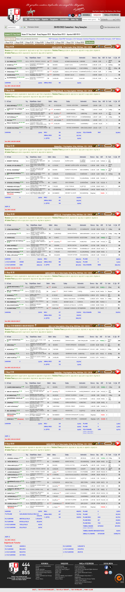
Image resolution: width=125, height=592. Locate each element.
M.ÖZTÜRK (83, 237)
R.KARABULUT (84, 248)
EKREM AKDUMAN (70, 468)
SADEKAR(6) (11, 75)
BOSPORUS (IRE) (38, 114)
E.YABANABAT (82, 357)
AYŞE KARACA (72, 251)
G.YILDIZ (55, 165)
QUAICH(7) (10, 178)
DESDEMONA (34, 349)
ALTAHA (32, 489)
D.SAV (81, 395)
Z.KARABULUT (57, 503)
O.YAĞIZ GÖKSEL (83, 161)
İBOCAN (32, 475)
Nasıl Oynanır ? (60, 577)
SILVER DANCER (34, 178)
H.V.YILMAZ (81, 287)
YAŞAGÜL (39, 502)
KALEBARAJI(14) (13, 469)
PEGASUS (33, 478)
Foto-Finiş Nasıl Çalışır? (62, 569)
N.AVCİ (55, 68)
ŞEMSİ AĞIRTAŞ (72, 233)
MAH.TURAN (57, 478)
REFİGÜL (41, 74)
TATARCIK (32, 287)
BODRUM (32, 308)
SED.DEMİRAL (84, 169)
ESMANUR (39, 474)
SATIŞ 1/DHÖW (50, 444)
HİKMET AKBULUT (72, 117)
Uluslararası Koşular (61, 567)
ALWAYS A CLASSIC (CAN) (38, 234)
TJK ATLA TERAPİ (62, 590)
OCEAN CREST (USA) (36, 110)
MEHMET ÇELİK (69, 75)
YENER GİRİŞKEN (71, 344)
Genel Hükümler (79, 566)
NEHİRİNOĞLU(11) (13, 481)
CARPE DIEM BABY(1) (14, 387)
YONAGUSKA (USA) (41, 124)
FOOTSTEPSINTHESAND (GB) (38, 126)
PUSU (40, 340)
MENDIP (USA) (35, 244)
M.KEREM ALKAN (70, 174)
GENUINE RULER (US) (36, 504)
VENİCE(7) (10, 419)
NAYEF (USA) (37, 174)
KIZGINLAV (33, 485)
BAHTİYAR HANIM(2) (13, 192)
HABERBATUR (33, 68)
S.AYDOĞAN (83, 65)
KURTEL (32, 61)
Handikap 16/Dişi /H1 (56, 91)
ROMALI (41, 301)
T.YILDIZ (55, 61)
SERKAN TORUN (70, 399)
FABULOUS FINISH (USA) (37, 105)
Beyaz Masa (39, 579)
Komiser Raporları (89, 39)
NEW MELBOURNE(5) (14, 173)
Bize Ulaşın (117, 11)
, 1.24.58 (87, 91)
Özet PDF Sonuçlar (65, 39)
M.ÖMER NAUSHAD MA (71, 61)
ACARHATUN (40, 77)
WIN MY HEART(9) (13, 391)
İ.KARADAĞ (84, 105)
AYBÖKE (37, 471)
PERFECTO (33, 356)
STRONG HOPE (35, 241)
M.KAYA (55, 65)
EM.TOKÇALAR (83, 340)
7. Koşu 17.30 (70, 42)
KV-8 (50, 326)
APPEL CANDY (42, 251)
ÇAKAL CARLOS (34, 189)
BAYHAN (32, 506)
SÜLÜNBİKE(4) (11, 302)
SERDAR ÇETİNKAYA (70, 305)
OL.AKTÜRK (84, 245)
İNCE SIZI (39, 71)
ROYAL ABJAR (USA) (41, 238)
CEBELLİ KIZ (34, 229)
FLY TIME (32, 415)
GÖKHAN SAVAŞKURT (71, 414)
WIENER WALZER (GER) (36, 104)
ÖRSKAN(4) (11, 71)
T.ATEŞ (80, 291)
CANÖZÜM (39, 298)
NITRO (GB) (41, 395)
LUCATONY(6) (11, 233)
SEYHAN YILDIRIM (70, 499)
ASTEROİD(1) (11, 496)
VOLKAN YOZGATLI (73, 237)
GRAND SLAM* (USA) (36, 106)
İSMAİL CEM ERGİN (69, 298)
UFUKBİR (32, 468)
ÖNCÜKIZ (37, 294)
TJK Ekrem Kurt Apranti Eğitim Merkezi (86, 569)
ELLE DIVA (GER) (41, 119)
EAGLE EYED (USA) (39, 193)
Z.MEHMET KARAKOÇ (70, 308)
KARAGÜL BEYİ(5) (13, 488)
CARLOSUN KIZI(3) (13, 189)
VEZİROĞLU (33, 65)
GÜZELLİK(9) (11, 503)
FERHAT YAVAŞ (69, 178)
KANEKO (32, 117)
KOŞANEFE (33, 64)
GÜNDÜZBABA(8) (13, 472)
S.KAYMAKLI (84, 123)
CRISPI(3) (10, 402)
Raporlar (45, 19)
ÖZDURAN (33, 461)
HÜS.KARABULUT (83, 349)
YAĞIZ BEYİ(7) (12, 461)
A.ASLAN (55, 78)
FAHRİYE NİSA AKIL (71, 357)
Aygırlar (77, 574)
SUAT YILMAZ (72, 241)
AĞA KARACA (33, 307)
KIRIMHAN (33, 457)
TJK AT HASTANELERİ (46, 590)
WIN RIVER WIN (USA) (36, 181)
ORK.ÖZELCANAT (86, 128)
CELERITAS (33, 169)
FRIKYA (38, 468)
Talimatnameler (79, 571)
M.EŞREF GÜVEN (70, 189)
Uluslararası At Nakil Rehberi (83, 582)
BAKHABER (40, 67)
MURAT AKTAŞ (69, 461)
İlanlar (37, 567)
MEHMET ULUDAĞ (70, 193)
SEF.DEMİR (57, 120)
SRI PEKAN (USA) (36, 407)
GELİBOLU (32, 298)
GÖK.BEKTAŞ (57, 189)
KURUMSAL (86, 15)
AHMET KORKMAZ (70, 493)
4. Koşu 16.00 (39, 42)
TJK (26, 19)
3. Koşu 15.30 (29, 42)
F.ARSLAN (55, 308)
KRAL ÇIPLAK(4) (12, 255)
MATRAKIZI (40, 457)
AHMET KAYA (69, 65)
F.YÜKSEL (56, 178)
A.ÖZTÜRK (84, 474)
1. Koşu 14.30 (9, 42)
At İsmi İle (104, 19)
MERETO (32, 124)
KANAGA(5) (11, 237)
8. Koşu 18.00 (79, 42)
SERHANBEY (33, 295)
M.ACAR (82, 78)
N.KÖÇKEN (81, 345)
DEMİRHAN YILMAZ (71, 353)
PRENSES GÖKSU (34, 406)
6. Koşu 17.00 (60, 42)
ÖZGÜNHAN (33, 71)
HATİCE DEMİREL (70, 387)
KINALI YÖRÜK (35, 233)
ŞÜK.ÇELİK (84, 503)
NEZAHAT (38, 499)
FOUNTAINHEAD (34, 387)
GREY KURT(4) (12, 357)
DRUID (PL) (33, 79)
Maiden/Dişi (58, 146)
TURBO (32, 294)
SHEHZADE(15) (12, 474)
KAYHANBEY (33, 465)
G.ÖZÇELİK (57, 105)
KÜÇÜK (38, 304)
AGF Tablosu (116, 39)
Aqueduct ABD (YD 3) (73, 34)
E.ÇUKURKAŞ (85, 120)
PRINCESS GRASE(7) (14, 113)
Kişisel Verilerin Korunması (43, 571)
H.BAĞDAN (83, 174)
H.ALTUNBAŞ (83, 68)
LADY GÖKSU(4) (12, 406)
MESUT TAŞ (68, 482)
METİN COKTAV (72, 245)
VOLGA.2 (43, 61)
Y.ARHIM (82, 61)
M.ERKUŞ (84, 486)
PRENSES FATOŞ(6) (13, 186)
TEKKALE (37, 61)
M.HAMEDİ (57, 109)
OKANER (32, 483)
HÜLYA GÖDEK (71, 109)
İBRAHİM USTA (72, 229)
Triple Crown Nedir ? (81, 580)
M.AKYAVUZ (56, 340)
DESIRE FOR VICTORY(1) (15, 241)
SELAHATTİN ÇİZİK (70, 458)
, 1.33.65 (87, 273)
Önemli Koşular (59, 566)
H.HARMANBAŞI (86, 117)
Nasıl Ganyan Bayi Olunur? (44, 572)
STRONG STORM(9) (13, 182)
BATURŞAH (33, 67)
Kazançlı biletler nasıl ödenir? (63, 575)
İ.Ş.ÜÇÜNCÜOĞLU (83, 295)
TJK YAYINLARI (76, 590)
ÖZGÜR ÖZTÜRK (72, 255)
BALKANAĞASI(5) (13, 305)
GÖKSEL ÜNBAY (70, 406)
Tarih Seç (22, 27)
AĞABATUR (33, 304)
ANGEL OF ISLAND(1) (14, 165)
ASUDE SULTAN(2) (13, 128)
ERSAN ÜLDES (70, 340)
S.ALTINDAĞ (83, 399)
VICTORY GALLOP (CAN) (36, 109)
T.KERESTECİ (57, 419)
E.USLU (81, 415)
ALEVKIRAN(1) (11, 77)
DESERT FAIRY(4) (12, 161)
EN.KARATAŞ (84, 193)
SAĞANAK (33, 458)
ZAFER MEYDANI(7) (13, 286)
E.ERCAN (84, 507)
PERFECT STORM (36, 252)
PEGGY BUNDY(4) (13, 123)
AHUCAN (40, 307)
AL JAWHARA (42, 398)
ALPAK (31, 302)
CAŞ (41, 489)
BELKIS (37, 495)
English (102, 11)
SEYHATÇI (40, 492)
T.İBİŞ (82, 109)
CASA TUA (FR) (34, 127)
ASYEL (32, 507)
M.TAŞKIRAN (82, 308)
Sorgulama (54, 19)
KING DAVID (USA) (35, 164)
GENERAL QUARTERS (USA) (38, 343)
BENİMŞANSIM (40, 506)
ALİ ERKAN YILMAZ (69, 287)
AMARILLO (33, 344)
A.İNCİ (54, 291)
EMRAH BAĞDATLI (70, 402)
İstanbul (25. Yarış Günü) (12, 34)
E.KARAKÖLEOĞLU (85, 71)
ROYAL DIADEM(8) (13, 169)
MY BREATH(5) (11, 395)
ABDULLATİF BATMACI (71, 71)
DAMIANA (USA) (34, 410)
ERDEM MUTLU (71, 123)
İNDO (41, 401)
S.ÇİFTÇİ (83, 186)
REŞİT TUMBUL (68, 291)
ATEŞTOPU (33, 77)
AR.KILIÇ (83, 458)
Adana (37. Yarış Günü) (29, 34)
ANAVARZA (33, 299)
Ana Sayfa (96, 11)
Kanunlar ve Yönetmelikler (43, 566)
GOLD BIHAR (33, 353)
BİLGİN (32, 72)
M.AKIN (56, 117)
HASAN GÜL (69, 410)
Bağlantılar (39, 574)
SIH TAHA (38, 292)
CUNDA (38, 481)
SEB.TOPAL (84, 482)
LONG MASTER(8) (13, 229)
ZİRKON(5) (10, 345)
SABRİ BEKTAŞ (71, 113)
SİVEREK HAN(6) (12, 458)
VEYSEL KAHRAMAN (73, 127)
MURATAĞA (33, 305)
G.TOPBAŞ (81, 298)
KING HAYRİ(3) (11, 245)
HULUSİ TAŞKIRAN (70, 68)
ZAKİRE (37, 489)
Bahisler (57, 574)
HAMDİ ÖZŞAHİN (70, 507)
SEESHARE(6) (11, 414)
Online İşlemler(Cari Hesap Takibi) (85, 579)
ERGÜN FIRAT (69, 78)
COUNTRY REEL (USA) (36, 123)
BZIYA (38, 356)
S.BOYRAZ (56, 75)
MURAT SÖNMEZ (72, 248)
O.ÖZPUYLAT (84, 189)
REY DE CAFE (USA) (35, 348)
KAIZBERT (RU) (34, 74)
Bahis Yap (74, 19)
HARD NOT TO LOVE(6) (14, 109)
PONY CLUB (88, 590)
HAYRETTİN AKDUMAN (73, 120)
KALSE (44, 185)
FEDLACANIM (39, 477)
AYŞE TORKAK (69, 186)
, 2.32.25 (87, 47)
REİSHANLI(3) (11, 298)
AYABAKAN (33, 474)
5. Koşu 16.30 (49, 42)
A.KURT (83, 469)
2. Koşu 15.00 (19, 42)
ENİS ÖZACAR (68, 295)
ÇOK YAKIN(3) (12, 477)
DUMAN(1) (10, 295)
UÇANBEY (33, 481)
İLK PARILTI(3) (11, 61)
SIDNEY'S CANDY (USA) (37, 232)
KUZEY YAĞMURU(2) (13, 340)
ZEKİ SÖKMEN (69, 182)
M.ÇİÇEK (55, 71)
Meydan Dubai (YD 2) (58, 34)
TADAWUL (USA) (35, 255)
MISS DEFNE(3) (12, 105)
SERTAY (43, 468)
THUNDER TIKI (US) (35, 75)
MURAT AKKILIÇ (70, 486)
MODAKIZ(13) (11, 506)
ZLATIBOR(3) (11, 353)
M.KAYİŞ (57, 241)
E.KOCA (81, 75)
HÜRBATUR (33, 464)
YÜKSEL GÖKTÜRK (72, 105)
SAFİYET (39, 461)
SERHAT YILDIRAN (70, 395)
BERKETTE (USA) (34, 419)
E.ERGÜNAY (83, 387)
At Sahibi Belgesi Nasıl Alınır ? (83, 575)
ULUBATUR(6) (11, 308)
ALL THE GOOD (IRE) (36, 190)
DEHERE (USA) (34, 187)
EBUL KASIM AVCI (70, 478)
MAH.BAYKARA (84, 233)
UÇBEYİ (32, 286)
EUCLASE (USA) (34, 161)
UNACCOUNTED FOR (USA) (37, 388)
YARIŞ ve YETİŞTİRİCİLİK (111, 15)
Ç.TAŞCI (55, 507)
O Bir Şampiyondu (80, 567)
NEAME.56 (40, 464)
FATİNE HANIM (41, 485)
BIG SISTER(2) (11, 411)
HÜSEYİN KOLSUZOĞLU (72, 474)
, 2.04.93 (87, 215)
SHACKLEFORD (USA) (36, 159)
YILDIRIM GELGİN (70, 391)
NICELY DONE (34, 182)
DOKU (45, 109)
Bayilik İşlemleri (40, 569)
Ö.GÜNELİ (84, 493)
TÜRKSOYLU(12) (12, 499)
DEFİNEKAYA (40, 64)
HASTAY (32, 486)
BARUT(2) (10, 493)
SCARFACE (33, 119)
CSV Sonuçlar (77, 39)
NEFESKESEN (33, 395)
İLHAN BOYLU (70, 349)
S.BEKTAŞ (84, 113)
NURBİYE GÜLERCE (71, 169)
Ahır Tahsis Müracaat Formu (83, 572)
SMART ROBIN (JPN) (35, 116)
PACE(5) (9, 120)
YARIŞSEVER (97, 15)
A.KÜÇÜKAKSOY (84, 391)
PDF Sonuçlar (53, 39)
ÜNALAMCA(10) (12, 465)
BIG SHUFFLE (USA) (35, 120)
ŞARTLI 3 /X (57, 215)
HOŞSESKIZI (38, 286)
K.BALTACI (83, 241)
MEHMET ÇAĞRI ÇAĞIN (72, 165)
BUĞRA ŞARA (69, 161)
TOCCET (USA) (34, 340)
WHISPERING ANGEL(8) (14, 398)
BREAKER (42, 189)
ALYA (43, 116)
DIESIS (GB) (44, 255)
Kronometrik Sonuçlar (104, 39)
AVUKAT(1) (10, 349)
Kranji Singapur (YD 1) (44, 34)
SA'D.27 (44, 499)
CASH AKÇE (34, 251)
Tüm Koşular (90, 42)
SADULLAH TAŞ (70, 465)
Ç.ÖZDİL (80, 305)
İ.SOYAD (55, 349)
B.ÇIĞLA (56, 113)
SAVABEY (32, 477)
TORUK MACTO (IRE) (36, 185)
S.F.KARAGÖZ (84, 229)
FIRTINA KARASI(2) (13, 251)
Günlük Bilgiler (34, 19)
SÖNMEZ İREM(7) (12, 248)
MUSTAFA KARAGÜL (71, 489)
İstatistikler (64, 19)
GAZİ (34, 590)
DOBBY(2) (10, 65)
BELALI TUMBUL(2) (13, 290)
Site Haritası (109, 11)
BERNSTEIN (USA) (35, 420)
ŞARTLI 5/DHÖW (57, 47)
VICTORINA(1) (11, 117)
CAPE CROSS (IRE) (39, 249)
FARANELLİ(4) (12, 486)
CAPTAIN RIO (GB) (35, 112)
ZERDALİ (41, 244)
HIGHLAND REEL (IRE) (36, 177)
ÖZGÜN (43, 471)
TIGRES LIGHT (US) (35, 493)
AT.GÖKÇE (83, 165)
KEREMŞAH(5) (11, 68)
